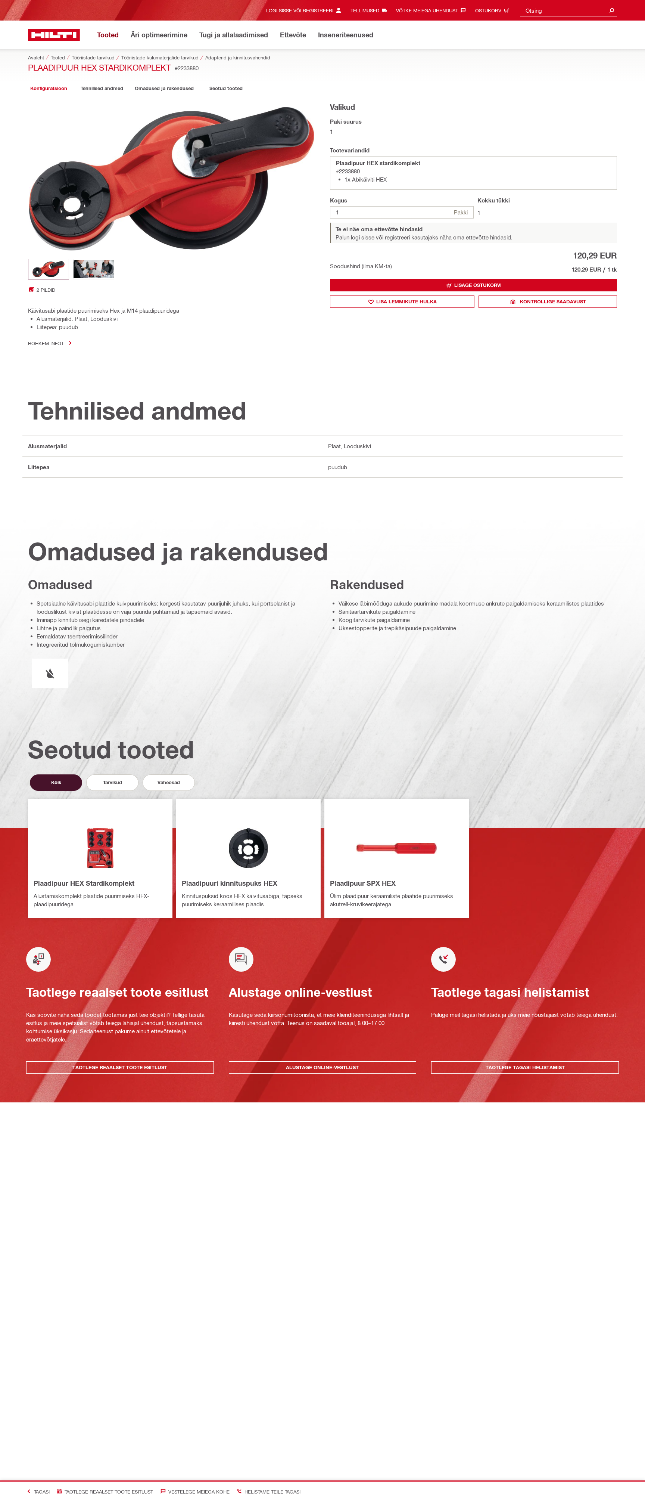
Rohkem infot (46, 343)
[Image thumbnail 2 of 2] (93, 269)
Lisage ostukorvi (478, 285)
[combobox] (568, 10)
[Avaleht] (54, 35)
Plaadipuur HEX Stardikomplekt (84, 883)
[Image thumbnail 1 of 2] (48, 269)
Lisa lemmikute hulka (406, 301)
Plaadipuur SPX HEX (363, 883)
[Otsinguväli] (611, 10)
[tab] (48, 88)
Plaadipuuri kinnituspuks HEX (229, 883)
